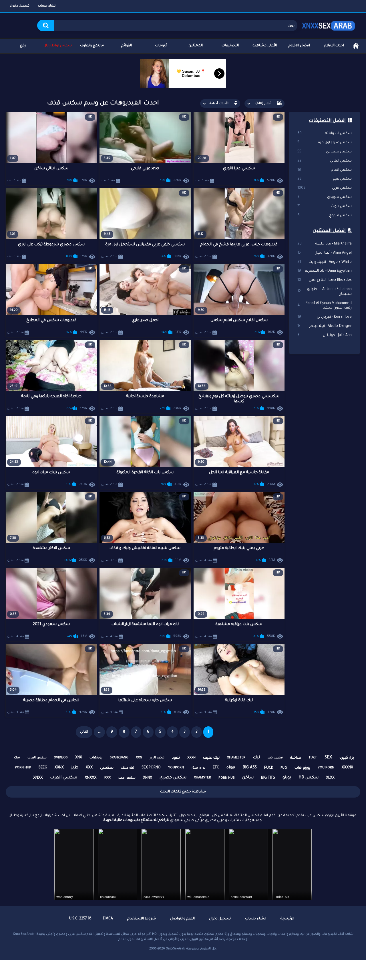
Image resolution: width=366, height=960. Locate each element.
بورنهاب (95, 758)
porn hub (226, 778)
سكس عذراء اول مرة (324, 143)
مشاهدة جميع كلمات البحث (183, 792)
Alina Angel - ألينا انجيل (324, 253)
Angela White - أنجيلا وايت (324, 262)
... (99, 732)
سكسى (107, 768)
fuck (268, 768)
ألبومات (161, 46)
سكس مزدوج (324, 216)
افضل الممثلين (329, 231)
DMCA (108, 919)
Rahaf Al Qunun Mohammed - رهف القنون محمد (324, 305)
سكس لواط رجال (57, 46)
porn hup (23, 768)
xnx (78, 758)
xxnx (59, 768)
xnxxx (90, 778)
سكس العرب (37, 758)
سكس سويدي (324, 197)
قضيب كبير (275, 758)
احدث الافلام (334, 46)
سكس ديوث (324, 206)
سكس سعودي (324, 152)
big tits (268, 778)
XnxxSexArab (175, 949)
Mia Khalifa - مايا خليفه (324, 244)
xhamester (236, 758)
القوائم (126, 46)
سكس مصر (127, 778)
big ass (249, 768)
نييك (17, 758)
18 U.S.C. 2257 (80, 919)
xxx (89, 768)
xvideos (61, 758)
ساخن (248, 778)
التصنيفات (230, 46)
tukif (313, 758)
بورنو (287, 778)
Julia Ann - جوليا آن (324, 335)
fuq (284, 768)
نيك (256, 758)
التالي (84, 732)
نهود (176, 758)
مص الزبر (157, 758)
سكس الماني (324, 161)
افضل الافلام (299, 46)
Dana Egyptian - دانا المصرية (324, 271)
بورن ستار (198, 768)
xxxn (191, 758)
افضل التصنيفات (327, 121)
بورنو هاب (302, 768)
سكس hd (309, 778)
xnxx (38, 778)
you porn (326, 768)
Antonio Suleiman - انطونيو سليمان (324, 291)
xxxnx (347, 768)
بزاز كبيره (346, 758)
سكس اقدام (324, 170)
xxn (139, 758)
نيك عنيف (211, 758)
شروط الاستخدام (141, 919)
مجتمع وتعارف (92, 46)
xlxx (330, 778)
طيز (74, 768)
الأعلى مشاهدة (264, 46)
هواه (230, 768)
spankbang (119, 758)
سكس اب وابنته (324, 134)
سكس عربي (324, 188)
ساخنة (295, 758)
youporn (176, 768)
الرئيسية (355, 46)
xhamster (202, 778)
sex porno (151, 768)
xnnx (147, 778)
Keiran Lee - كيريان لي (324, 317)
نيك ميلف (127, 768)
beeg (43, 768)
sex (328, 758)
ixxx (107, 778)
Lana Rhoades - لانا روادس (324, 280)
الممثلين (195, 46)
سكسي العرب (63, 778)
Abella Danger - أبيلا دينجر (324, 326)
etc (216, 768)
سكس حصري (173, 778)
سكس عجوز (324, 179)
